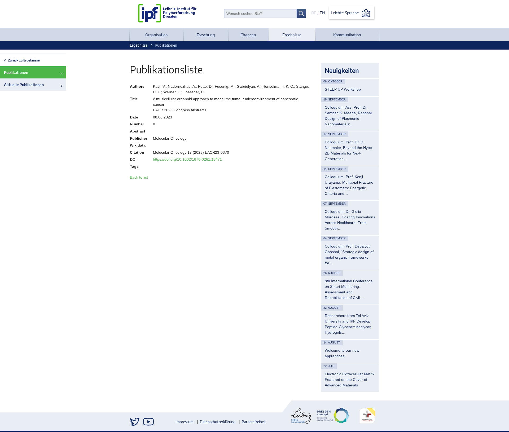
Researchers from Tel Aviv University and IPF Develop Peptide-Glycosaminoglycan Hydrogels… (348, 324)
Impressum (184, 422)
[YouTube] (148, 422)
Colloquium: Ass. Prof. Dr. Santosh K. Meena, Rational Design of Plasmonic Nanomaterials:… (348, 115)
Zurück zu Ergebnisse (24, 60)
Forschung (206, 34)
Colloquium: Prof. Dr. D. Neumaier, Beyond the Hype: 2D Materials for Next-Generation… (349, 150)
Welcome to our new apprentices (342, 353)
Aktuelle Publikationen (24, 84)
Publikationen (16, 72)
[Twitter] (135, 422)
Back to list (139, 177)
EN (322, 12)
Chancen (248, 34)
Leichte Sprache (345, 12)
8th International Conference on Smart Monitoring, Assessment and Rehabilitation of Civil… (349, 289)
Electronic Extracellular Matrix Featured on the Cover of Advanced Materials (349, 379)
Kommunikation (347, 34)
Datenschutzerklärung (217, 422)
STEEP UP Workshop (343, 89)
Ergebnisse (291, 34)
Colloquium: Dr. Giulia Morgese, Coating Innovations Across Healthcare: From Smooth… (350, 219)
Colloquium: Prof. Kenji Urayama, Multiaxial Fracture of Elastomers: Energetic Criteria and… (349, 185)
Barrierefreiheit (254, 422)
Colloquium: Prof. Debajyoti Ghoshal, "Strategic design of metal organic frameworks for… (349, 254)
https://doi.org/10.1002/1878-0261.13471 (187, 159)
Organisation (156, 34)
